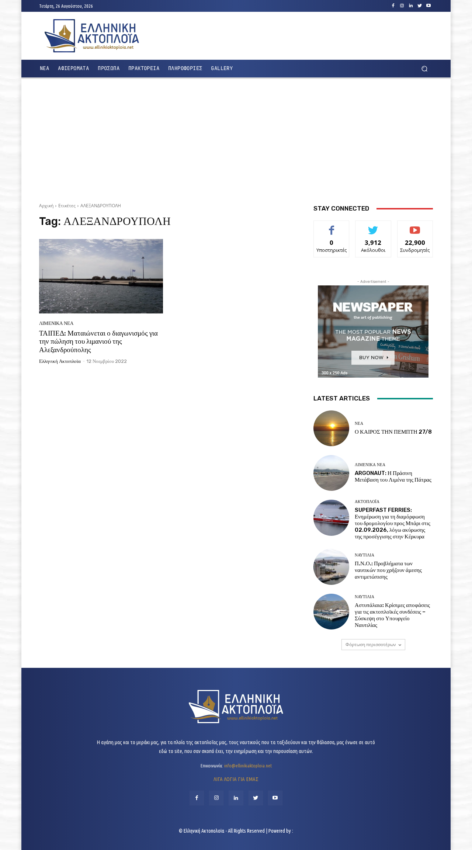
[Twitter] (419, 5)
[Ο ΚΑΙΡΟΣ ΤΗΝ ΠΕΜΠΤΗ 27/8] (331, 428)
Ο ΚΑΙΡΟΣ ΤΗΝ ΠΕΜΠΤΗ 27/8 (393, 432)
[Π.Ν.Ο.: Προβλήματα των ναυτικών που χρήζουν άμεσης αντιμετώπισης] (331, 566)
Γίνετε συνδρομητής (415, 229)
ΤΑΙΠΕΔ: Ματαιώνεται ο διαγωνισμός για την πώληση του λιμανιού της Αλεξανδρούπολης (98, 341)
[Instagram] (402, 5)
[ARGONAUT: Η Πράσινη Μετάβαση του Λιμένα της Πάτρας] (331, 473)
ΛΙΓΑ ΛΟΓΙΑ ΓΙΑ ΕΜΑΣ (236, 779)
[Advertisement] (236, 138)
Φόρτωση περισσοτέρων (371, 644)
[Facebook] (393, 5)
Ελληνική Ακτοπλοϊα (60, 361)
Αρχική (46, 205)
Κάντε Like (331, 226)
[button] (424, 68)
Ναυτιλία (364, 555)
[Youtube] (428, 5)
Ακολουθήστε (373, 226)
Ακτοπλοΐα (367, 502)
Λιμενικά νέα (56, 323)
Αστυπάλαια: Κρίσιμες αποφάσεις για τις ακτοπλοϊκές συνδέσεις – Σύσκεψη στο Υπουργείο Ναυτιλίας (392, 615)
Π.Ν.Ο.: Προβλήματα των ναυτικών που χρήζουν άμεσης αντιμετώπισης (388, 570)
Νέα (359, 423)
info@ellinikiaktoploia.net (248, 765)
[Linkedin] (410, 5)
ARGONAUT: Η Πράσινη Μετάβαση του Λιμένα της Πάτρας (393, 476)
